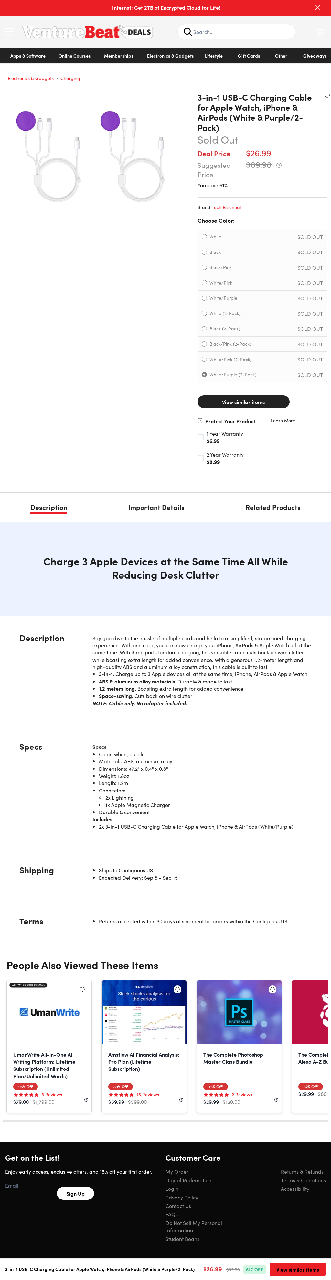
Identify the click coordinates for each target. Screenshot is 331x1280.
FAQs (172, 1214)
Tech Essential (226, 207)
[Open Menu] (10, 31)
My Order (177, 1171)
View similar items (243, 401)
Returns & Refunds (302, 1171)
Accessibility (295, 1188)
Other (281, 55)
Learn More (283, 420)
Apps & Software (28, 55)
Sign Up (75, 1193)
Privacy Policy (182, 1197)
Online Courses (75, 55)
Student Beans (182, 1238)
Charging (70, 78)
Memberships (118, 55)
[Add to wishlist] (327, 96)
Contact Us (178, 1205)
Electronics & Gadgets (170, 55)
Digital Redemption (188, 1180)
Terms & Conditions (303, 1180)
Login (172, 1188)
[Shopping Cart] (320, 31)
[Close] (317, 7)
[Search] (187, 31)
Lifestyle (214, 55)
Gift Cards (249, 55)
